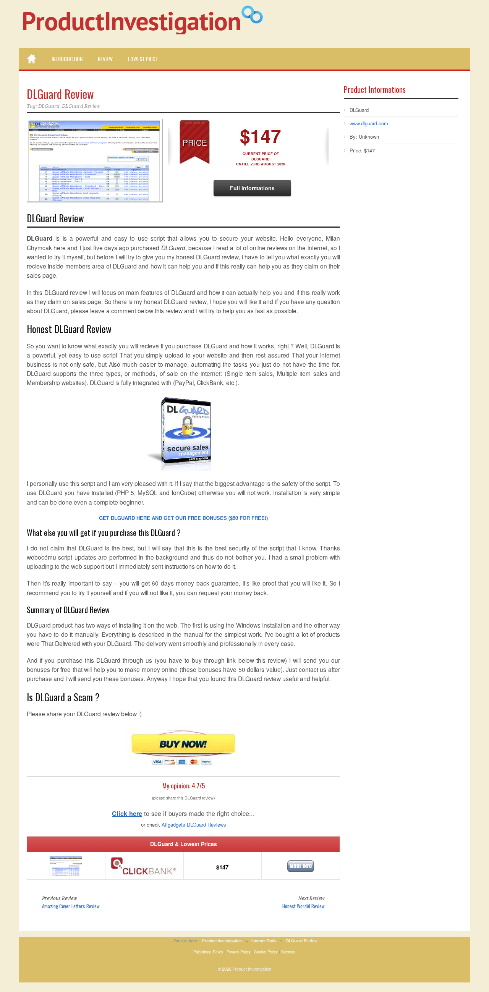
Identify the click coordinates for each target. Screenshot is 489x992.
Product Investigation (251, 969)
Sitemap (288, 952)
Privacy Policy (239, 952)
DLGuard (49, 106)
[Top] (31, 59)
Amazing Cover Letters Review (71, 906)
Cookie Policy (266, 952)
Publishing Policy (208, 952)
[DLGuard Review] (93, 160)
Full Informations (252, 188)
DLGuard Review (60, 93)
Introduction (67, 59)
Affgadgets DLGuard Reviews (194, 824)
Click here (127, 813)
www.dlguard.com (369, 123)
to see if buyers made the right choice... (183, 813)
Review (105, 59)
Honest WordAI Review (303, 906)
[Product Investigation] (147, 23)
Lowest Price (143, 59)
